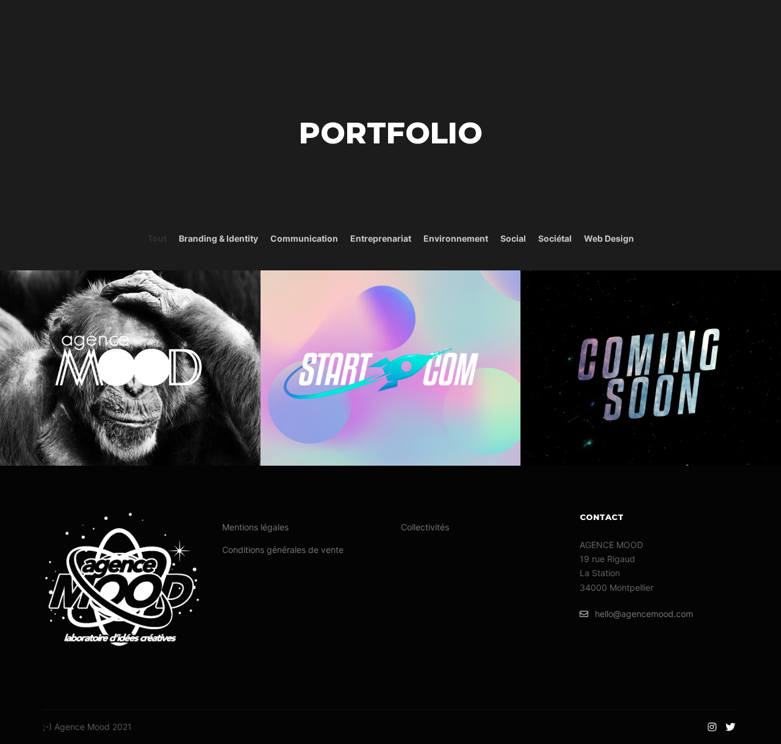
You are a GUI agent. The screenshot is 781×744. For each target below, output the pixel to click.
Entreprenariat (380, 238)
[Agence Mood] (68, 24)
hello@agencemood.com (644, 614)
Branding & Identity (218, 238)
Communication (304, 238)
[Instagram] (712, 727)
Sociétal (555, 238)
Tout (157, 238)
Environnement (455, 238)
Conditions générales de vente (283, 549)
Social (513, 238)
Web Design (609, 238)
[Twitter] (730, 727)
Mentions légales (255, 527)
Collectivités (425, 527)
